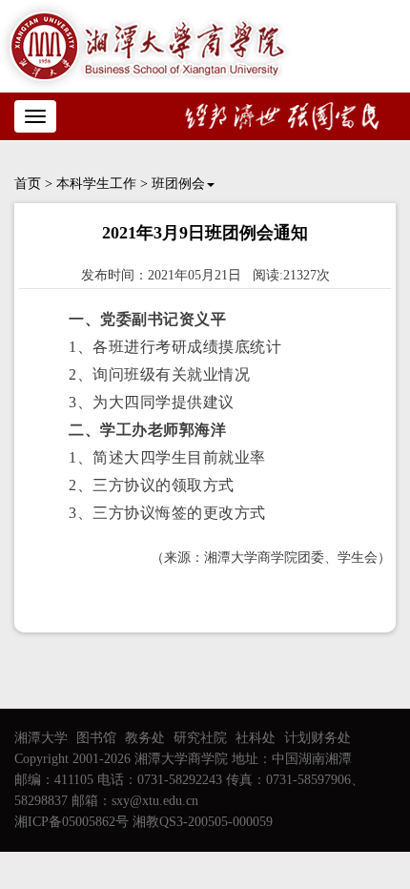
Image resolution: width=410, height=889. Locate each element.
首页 (27, 183)
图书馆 (96, 738)
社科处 (256, 738)
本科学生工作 (96, 183)
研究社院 (200, 738)
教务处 (145, 738)
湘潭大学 (41, 738)
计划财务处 (317, 738)
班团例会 (178, 183)
